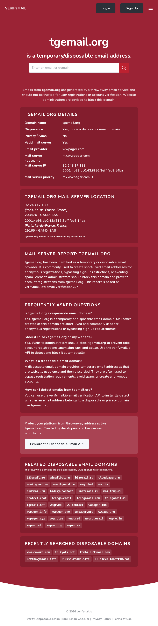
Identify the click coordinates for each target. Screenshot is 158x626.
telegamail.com (88, 498)
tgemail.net (36, 505)
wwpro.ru (73, 525)
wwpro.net (34, 525)
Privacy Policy (101, 619)
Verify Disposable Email (43, 619)
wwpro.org (54, 525)
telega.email (61, 498)
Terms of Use (122, 619)
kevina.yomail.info (41, 559)
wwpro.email (94, 518)
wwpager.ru (106, 511)
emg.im (103, 484)
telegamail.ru (115, 498)
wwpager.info (36, 511)
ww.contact (75, 505)
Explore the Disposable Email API (57, 444)
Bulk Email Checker (75, 619)
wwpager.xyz (36, 518)
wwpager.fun (97, 505)
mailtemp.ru (112, 491)
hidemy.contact (61, 491)
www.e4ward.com (38, 552)
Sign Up (132, 8)
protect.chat (36, 498)
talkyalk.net (65, 552)
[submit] (124, 68)
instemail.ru (88, 491)
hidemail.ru (36, 491)
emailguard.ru (64, 484)
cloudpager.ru (109, 477)
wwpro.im (115, 518)
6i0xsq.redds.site (75, 559)
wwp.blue (56, 518)
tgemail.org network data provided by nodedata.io (55, 236)
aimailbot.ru (60, 477)
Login (105, 8)
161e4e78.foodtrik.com (112, 559)
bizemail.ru (84, 477)
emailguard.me (37, 484)
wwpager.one (61, 511)
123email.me (36, 477)
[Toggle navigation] (150, 8)
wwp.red (74, 518)
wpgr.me (56, 505)
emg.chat (86, 484)
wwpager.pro (84, 511)
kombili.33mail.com (95, 552)
